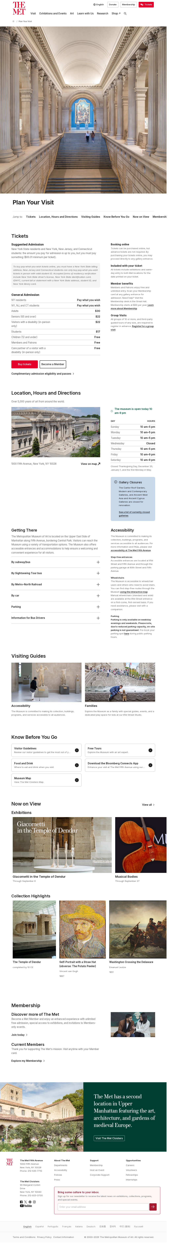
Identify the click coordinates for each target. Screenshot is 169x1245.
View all (147, 805)
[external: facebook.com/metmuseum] (21, 1202)
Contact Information (63, 1237)
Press (57, 1179)
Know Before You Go (116, 216)
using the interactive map (134, 591)
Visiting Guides (90, 216)
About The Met (62, 1160)
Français (66, 1226)
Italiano (79, 1226)
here (126, 633)
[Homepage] (19, 8)
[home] (14, 21)
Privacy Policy (44, 1237)
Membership (128, 4)
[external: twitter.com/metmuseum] (25, 1202)
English (27, 1226)
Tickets (31, 216)
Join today (18, 1035)
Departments (60, 1165)
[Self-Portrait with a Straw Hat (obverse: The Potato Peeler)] (82, 929)
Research (102, 13)
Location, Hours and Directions (58, 216)
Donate (113, 4)
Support (94, 1160)
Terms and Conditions (24, 1237)
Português (53, 1226)
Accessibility (60, 1170)
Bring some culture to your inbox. (78, 1192)
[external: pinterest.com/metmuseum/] (30, 1202)
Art (72, 13)
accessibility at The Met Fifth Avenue (131, 550)
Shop (115, 13)
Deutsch (91, 1226)
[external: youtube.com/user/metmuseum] (26, 1205)
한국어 (113, 1226)
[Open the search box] (125, 14)
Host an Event (97, 1170)
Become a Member (52, 364)
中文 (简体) (125, 1226)
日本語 (102, 1226)
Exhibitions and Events (53, 13)
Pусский (138, 1226)
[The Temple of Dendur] (34, 929)
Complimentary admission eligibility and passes (41, 373)
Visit (33, 13)
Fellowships (132, 1174)
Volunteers (131, 1170)
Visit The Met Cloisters (109, 1138)
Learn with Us (85, 13)
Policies (58, 1174)
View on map (89, 464)
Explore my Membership (26, 1061)
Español (39, 1226)
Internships (131, 1179)
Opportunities (133, 1160)
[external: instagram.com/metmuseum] (34, 1202)
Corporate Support (99, 1174)
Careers (130, 1165)
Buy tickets (24, 364)
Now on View (141, 216)
